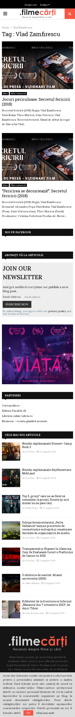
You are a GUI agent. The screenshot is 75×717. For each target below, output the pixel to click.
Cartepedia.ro (11, 405)
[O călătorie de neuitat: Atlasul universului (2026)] (11, 583)
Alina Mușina (32, 583)
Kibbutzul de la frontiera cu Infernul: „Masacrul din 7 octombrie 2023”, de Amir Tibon (47, 604)
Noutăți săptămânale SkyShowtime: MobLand (47, 471)
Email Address (12, 297)
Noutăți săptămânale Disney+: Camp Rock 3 (47, 445)
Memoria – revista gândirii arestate (25, 421)
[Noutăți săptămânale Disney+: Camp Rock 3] (11, 451)
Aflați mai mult (45, 713)
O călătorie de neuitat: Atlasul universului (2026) (42, 576)
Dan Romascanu (35, 613)
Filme (5, 93)
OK (28, 713)
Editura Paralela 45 (14, 410)
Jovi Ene (30, 451)
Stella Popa (32, 507)
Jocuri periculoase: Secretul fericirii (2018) (36, 102)
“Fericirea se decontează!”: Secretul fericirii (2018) (34, 193)
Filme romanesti (18, 93)
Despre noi (31, 4)
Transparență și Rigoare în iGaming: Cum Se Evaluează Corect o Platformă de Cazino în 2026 (47, 552)
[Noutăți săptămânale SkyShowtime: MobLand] (11, 478)
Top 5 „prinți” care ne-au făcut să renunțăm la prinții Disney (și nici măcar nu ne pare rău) (45, 499)
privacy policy (57, 311)
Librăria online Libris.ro (17, 416)
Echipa (44, 4)
